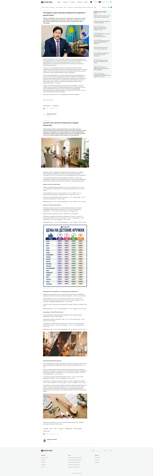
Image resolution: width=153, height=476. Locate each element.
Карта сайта (97, 457)
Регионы (61, 428)
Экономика (43, 464)
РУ (99, 2)
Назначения (52, 7)
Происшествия (44, 457)
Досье (65, 7)
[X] (58, 109)
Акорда (47, 7)
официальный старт (55, 94)
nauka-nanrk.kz (49, 100)
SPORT (85, 2)
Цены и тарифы (78, 428)
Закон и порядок (59, 7)
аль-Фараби (55, 105)
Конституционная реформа (80, 7)
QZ (97, 2)
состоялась (83, 90)
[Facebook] (54, 109)
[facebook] (99, 450)
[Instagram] (44, 109)
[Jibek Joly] (105, 7)
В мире (42, 467)
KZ (95, 2)
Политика (43, 460)
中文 (104, 2)
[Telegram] (51, 109)
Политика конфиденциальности (75, 460)
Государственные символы (74, 462)
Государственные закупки (73, 467)
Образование (47, 105)
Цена (51, 428)
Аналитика (79, 2)
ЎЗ (108, 2)
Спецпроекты (70, 7)
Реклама (97, 462)
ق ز (106, 2)
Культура (46, 428)
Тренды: (43, 7)
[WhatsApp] (47, 109)
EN (101, 2)
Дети (55, 428)
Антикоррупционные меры (73, 464)
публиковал (59, 422)
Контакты (97, 460)
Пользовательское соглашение (75, 457)
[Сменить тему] (92, 2)
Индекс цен (47, 431)
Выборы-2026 (90, 7)
